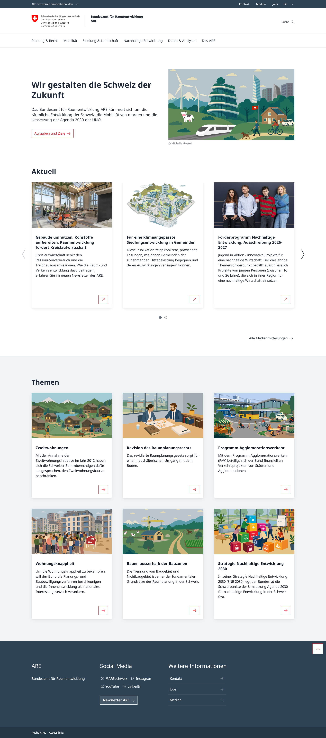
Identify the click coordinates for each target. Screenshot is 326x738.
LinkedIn (134, 686)
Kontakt (176, 678)
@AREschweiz (116, 678)
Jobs (173, 689)
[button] (45, 40)
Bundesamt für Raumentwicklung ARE (117, 18)
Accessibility (56, 732)
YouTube (112, 686)
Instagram (144, 678)
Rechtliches (39, 732)
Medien (176, 700)
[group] (72, 245)
